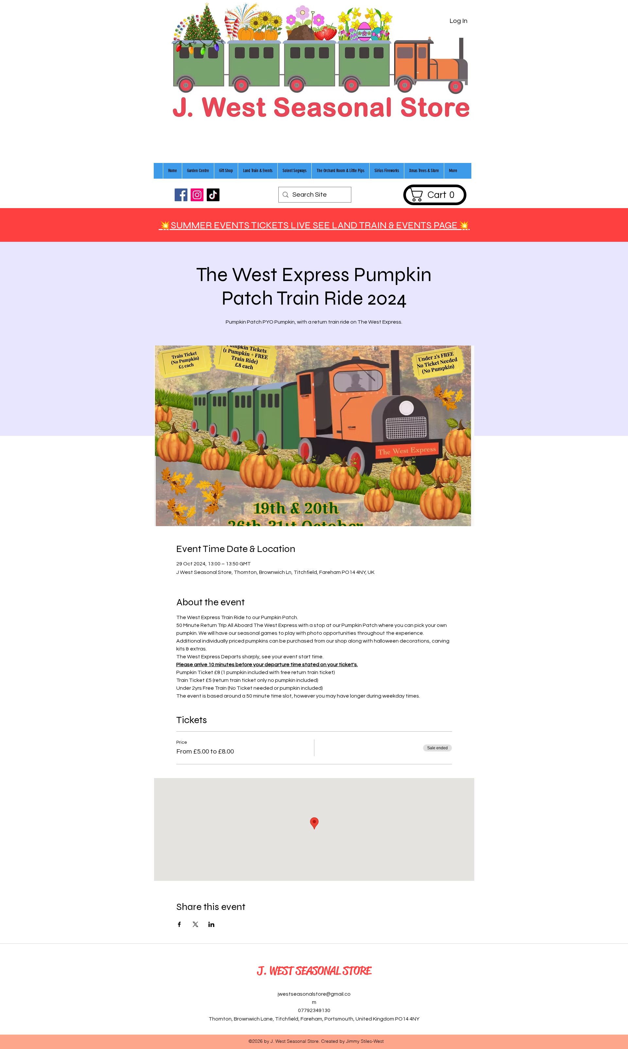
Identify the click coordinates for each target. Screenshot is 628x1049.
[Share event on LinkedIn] (211, 924)
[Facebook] (181, 194)
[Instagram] (197, 194)
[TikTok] (213, 194)
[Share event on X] (195, 924)
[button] (435, 195)
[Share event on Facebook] (179, 924)
